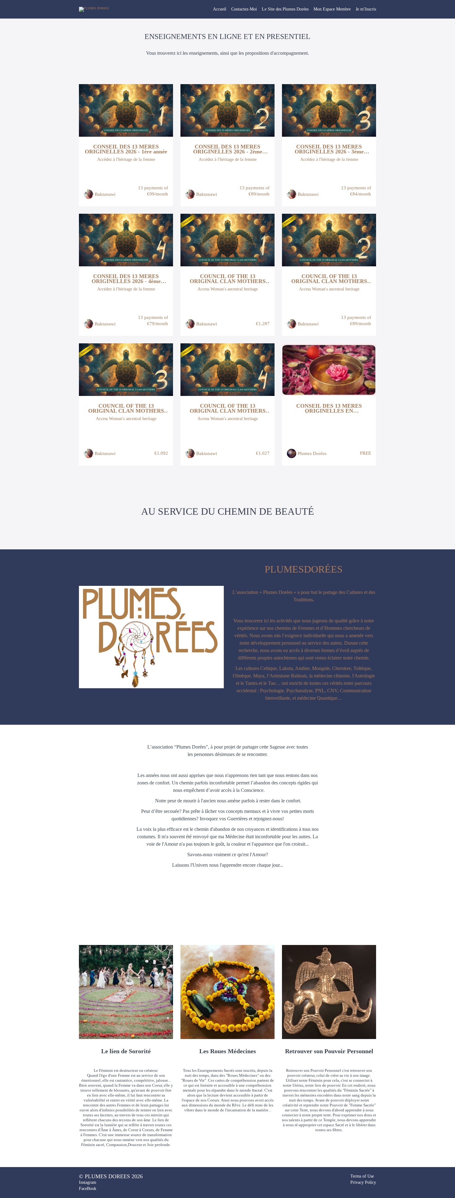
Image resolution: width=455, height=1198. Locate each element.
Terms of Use (362, 1176)
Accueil (219, 9)
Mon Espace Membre (332, 9)
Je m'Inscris (366, 9)
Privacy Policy (363, 1182)
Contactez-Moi (244, 9)
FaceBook (87, 1188)
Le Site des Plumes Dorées (285, 9)
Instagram (87, 1182)
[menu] (292, 9)
